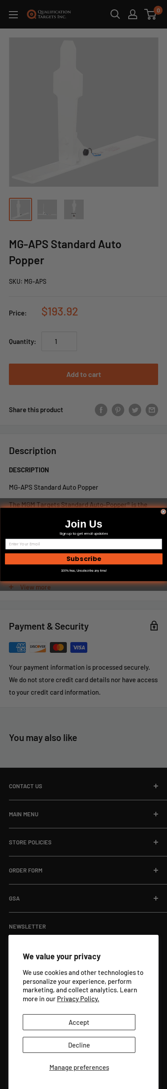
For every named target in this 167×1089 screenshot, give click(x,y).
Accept (79, 1022)
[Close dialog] (163, 512)
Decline (79, 1045)
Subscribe (83, 559)
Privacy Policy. (78, 999)
